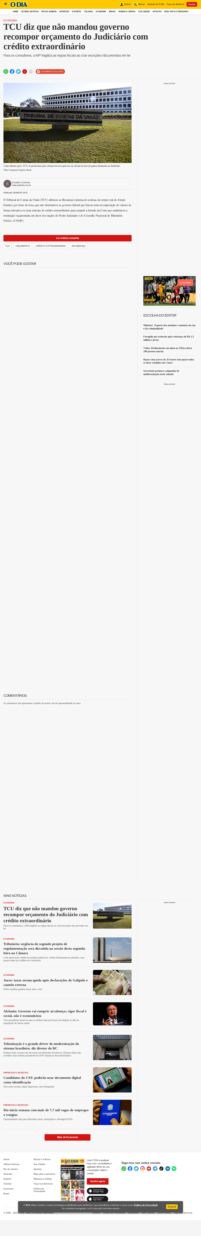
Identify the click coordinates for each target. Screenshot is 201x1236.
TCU (7, 246)
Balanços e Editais (43, 1179)
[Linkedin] (167, 1168)
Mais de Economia (67, 1137)
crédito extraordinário (51, 246)
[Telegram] (155, 1168)
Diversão (64, 11)
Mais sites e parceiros (44, 1174)
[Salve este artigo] (24, 71)
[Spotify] (174, 1168)
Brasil (112, 11)
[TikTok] (161, 1168)
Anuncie (96, 1212)
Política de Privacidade (39, 1189)
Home (15, 11)
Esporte (76, 11)
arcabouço (79, 246)
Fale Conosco (148, 1212)
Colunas (88, 11)
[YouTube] (149, 1168)
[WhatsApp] (123, 1168)
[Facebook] (130, 1168)
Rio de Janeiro (49, 11)
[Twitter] (136, 1168)
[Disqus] (67, 746)
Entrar (127, 4)
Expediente (133, 1212)
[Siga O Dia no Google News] (50, 71)
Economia (101, 11)
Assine (191, 4)
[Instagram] (142, 1168)
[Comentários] (31, 71)
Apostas (156, 11)
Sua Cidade (144, 11)
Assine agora (97, 1181)
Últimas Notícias (30, 11)
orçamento (23, 246)
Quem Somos (164, 1212)
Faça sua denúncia (175, 4)
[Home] (18, 6)
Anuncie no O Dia (155, 4)
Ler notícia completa (67, 238)
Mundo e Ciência (127, 11)
